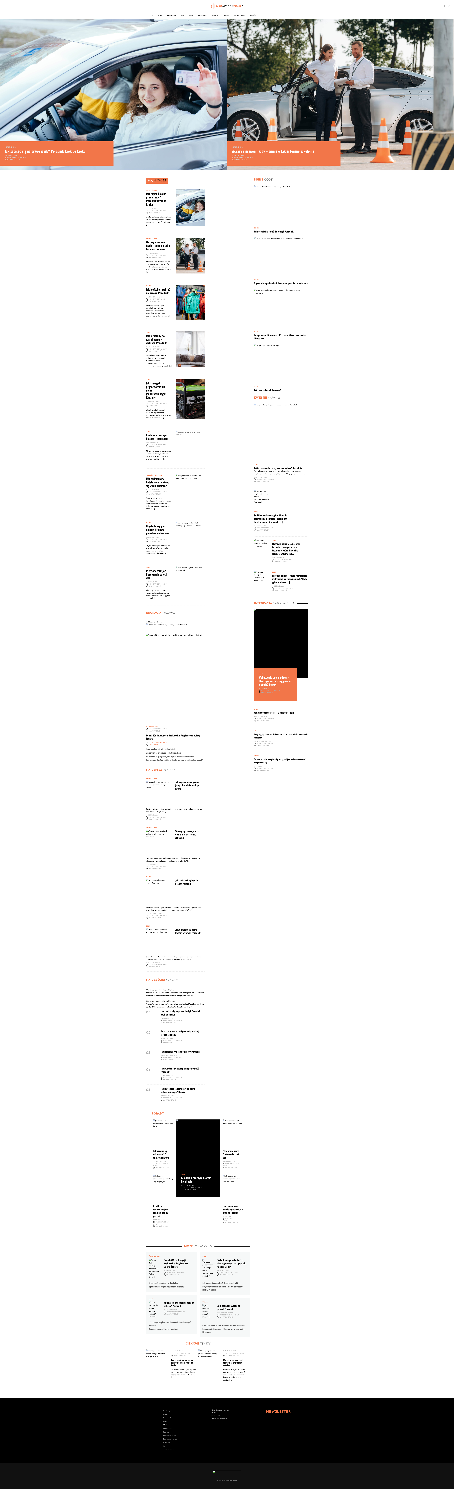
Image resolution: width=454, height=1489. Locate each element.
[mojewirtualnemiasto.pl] (227, 6)
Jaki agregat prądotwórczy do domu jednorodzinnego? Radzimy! (178, 1090)
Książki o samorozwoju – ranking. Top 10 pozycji (160, 1211)
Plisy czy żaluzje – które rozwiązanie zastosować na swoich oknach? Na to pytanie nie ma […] (289, 579)
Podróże (253, 15)
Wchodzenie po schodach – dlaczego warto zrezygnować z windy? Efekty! (231, 1263)
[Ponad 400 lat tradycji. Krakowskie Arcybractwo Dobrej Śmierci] (175, 679)
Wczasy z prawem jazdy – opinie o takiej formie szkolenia (273, 151)
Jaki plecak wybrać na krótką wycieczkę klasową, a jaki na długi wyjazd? (174, 760)
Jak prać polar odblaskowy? (267, 390)
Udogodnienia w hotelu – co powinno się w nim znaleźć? (157, 482)
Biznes (160, 15)
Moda (191, 15)
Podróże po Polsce (154, 475)
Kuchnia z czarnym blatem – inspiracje (157, 437)
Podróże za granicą (170, 1439)
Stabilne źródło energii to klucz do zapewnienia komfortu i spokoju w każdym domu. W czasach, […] (270, 519)
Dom (182, 15)
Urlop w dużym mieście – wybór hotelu (160, 749)
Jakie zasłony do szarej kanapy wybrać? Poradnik (156, 339)
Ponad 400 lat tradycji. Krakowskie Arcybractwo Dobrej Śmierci (173, 737)
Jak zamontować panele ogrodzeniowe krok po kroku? (233, 1209)
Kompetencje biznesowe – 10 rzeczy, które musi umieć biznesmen (280, 336)
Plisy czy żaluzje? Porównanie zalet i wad (156, 574)
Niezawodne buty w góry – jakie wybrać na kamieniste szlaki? (170, 756)
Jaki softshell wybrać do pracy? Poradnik (158, 291)
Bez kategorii (167, 1411)
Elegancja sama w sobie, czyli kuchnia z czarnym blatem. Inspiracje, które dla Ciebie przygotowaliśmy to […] (286, 548)
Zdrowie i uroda (239, 15)
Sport (226, 15)
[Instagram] (449, 5)
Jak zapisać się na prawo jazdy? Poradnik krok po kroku (45, 151)
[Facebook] (445, 5)
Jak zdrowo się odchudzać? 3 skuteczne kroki (161, 1154)
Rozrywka (216, 15)
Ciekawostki (171, 15)
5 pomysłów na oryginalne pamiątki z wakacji (163, 752)
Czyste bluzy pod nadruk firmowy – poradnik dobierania (157, 529)
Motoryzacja (202, 15)
